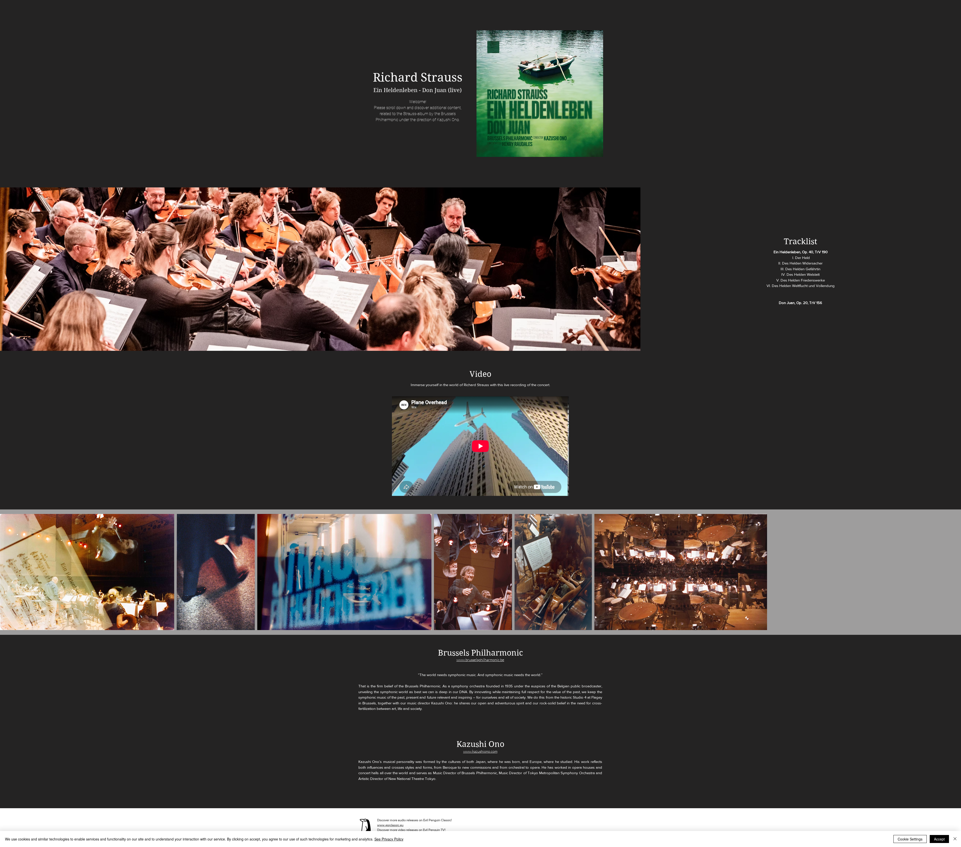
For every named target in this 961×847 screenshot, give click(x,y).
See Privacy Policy (388, 838)
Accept (939, 838)
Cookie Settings (910, 838)
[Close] (955, 839)
